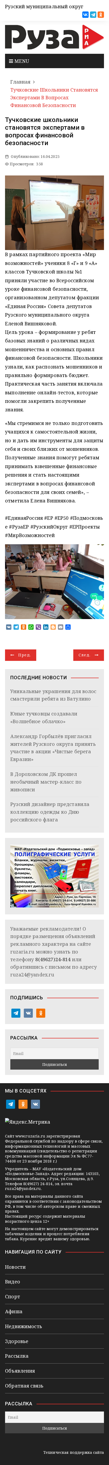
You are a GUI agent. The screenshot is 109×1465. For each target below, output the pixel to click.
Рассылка (17, 1356)
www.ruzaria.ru (30, 1136)
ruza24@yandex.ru (32, 974)
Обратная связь (24, 1385)
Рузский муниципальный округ (44, 6)
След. (85, 654)
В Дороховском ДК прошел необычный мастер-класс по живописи (45, 782)
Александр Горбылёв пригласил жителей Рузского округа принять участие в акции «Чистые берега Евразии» (53, 747)
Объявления (20, 1371)
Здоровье (16, 1341)
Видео (12, 1281)
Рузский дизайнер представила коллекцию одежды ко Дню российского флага (49, 812)
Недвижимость (23, 1326)
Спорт (12, 1296)
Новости (15, 1267)
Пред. (24, 654)
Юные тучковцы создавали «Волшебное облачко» (43, 717)
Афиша (13, 1311)
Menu (21, 61)
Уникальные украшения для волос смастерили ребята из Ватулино (53, 695)
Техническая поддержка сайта (73, 1452)
